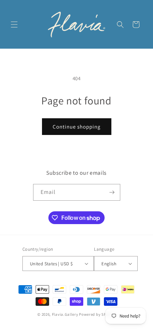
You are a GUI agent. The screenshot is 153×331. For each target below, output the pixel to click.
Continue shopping (77, 126)
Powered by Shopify (97, 314)
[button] (14, 24)
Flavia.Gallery (65, 314)
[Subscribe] (112, 192)
